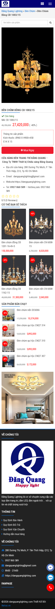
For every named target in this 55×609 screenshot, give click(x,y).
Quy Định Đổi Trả (11, 524)
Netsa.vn (6, 605)
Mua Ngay (28, 150)
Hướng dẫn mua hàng (14, 534)
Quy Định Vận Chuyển (14, 529)
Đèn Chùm (30, 11)
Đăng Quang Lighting (12, 11)
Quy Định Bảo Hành (12, 520)
